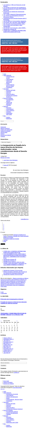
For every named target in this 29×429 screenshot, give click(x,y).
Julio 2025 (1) (6, 340)
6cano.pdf (5, 165)
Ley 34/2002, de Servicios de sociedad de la (14, 7)
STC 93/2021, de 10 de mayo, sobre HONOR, (14, 28)
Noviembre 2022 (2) (8, 348)
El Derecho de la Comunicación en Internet (12, 299)
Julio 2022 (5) (6, 353)
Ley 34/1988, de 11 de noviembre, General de (15, 21)
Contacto (3, 136)
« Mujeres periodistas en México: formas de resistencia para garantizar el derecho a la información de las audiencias (14, 280)
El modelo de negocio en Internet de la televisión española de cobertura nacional (14, 302)
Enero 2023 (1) (7, 347)
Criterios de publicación (6, 129)
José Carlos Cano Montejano (10, 160)
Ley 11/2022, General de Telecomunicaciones (14, 14)
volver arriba (4, 286)
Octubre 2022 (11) (7, 350)
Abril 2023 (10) (7, 346)
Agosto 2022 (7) (7, 351)
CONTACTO (16, 372)
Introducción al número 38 (9, 29)
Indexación (3, 127)
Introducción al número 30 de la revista (12, 274)
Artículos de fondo (5, 157)
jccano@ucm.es (24, 219)
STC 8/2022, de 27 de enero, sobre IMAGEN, (14, 22)
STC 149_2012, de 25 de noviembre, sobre (14, 23)
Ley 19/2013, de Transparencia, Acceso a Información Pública (13, 16)
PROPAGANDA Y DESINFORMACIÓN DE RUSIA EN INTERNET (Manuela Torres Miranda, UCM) (13, 314)
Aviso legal (6, 381)
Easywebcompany (17, 387)
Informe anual (4, 132)
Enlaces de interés (8, 382)
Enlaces (2, 133)
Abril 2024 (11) (7, 343)
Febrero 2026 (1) (7, 338)
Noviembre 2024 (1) (8, 342)
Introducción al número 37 (9, 260)
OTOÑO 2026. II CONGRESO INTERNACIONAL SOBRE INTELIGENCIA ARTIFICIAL (14, 31)
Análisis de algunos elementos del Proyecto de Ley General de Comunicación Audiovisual (15, 272)
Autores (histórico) (5, 128)
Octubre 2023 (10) (7, 344)
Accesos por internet (6, 135)
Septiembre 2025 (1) (8, 339)
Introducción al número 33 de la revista (12, 270)
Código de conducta (5, 131)
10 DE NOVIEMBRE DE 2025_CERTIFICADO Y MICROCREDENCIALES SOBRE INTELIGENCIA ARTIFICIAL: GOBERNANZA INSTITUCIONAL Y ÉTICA (14, 256)
